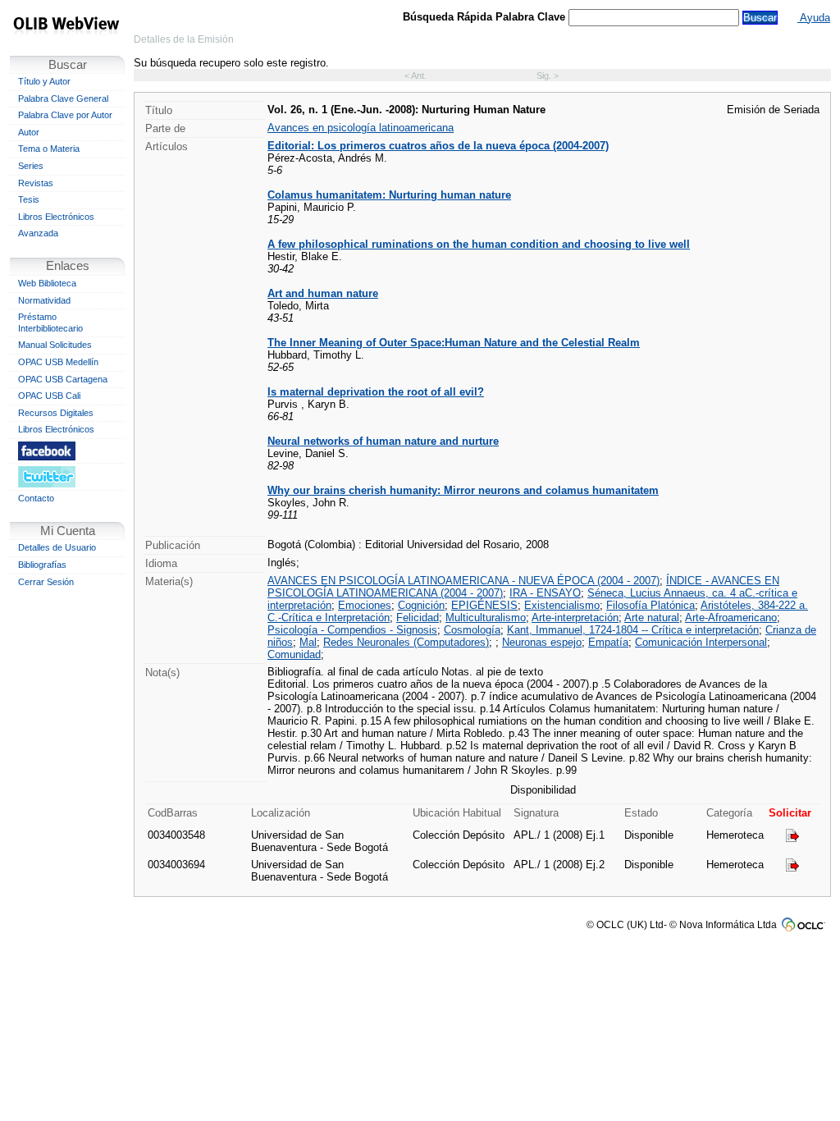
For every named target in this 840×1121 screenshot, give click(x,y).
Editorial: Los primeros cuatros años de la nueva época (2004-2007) (438, 146)
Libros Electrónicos (56, 217)
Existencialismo (562, 605)
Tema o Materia (49, 148)
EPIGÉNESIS (484, 605)
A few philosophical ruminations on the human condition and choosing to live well (478, 244)
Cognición (421, 605)
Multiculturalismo (485, 617)
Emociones (364, 605)
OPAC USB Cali (49, 395)
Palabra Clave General (63, 98)
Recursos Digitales (56, 413)
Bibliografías (42, 565)
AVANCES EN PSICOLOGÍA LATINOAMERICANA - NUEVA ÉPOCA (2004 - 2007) (463, 580)
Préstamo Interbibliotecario (50, 322)
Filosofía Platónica (650, 605)
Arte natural (651, 617)
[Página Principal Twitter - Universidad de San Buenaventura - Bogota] (67, 476)
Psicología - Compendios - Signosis (352, 630)
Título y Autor (44, 81)
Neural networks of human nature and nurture (383, 441)
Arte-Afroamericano (731, 617)
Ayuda (813, 17)
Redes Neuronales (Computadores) (406, 642)
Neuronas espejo (542, 642)
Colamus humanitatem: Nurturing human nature (389, 195)
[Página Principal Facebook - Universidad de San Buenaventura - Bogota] (67, 450)
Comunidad (294, 654)
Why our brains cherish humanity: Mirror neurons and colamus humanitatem (463, 490)
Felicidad (417, 617)
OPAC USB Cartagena (62, 379)
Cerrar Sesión (46, 582)
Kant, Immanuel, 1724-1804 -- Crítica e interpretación (633, 630)
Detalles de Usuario (57, 547)
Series (30, 166)
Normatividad (44, 300)
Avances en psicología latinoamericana (360, 127)
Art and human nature (322, 293)
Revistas (35, 183)
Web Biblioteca (47, 283)
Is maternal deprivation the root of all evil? (375, 392)
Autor (28, 132)
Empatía (608, 642)
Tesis (28, 199)
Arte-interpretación (575, 617)
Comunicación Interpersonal (701, 642)
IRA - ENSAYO (545, 593)
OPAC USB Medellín (58, 362)
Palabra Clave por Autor (65, 115)
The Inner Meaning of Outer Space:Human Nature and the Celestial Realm (453, 342)
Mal (308, 642)
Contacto (36, 498)
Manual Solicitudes (55, 345)
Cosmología (472, 630)
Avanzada (38, 233)
